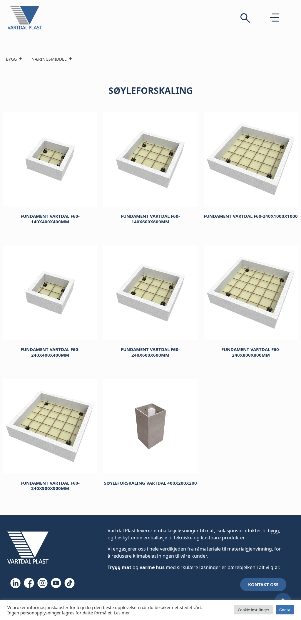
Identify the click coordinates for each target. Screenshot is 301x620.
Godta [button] (284, 609)
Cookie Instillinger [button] (253, 609)
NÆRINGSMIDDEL (48, 59)
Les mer (122, 613)
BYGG (11, 59)
